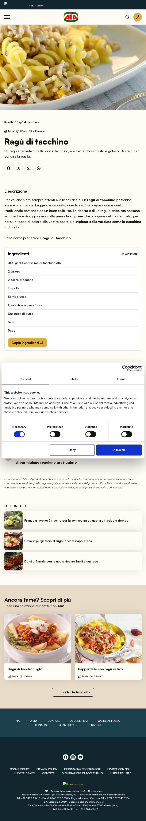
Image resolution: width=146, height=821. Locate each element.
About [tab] (121, 379)
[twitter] (18, 168)
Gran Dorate (68, 724)
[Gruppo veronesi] (73, 785)
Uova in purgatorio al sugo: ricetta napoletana (58, 541)
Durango (94, 724)
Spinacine (41, 724)
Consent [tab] (25, 379)
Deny (72, 450)
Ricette (8, 122)
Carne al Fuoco (109, 720)
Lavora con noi (118, 769)
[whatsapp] (39, 168)
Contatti (48, 773)
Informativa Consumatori (82, 769)
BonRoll (54, 720)
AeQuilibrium (79, 720)
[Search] (127, 17)
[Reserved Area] (137, 17)
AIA (18, 720)
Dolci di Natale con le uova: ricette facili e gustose (61, 561)
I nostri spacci (24, 773)
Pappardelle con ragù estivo (100, 669)
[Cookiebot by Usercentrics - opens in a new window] (125, 368)
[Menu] (7, 17)
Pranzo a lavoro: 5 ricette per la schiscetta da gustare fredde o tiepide (76, 520)
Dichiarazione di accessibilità (83, 773)
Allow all (119, 450)
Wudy (34, 720)
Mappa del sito (121, 773)
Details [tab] (73, 379)
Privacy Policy (46, 769)
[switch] (55, 434)
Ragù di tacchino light (25, 669)
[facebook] (8, 168)
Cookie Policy (20, 769)
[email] (29, 168)
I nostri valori (36, 5)
